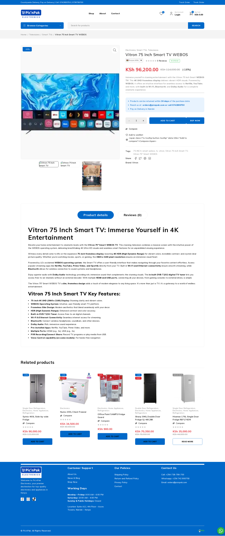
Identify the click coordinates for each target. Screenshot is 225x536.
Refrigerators (28, 413)
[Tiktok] (34, 499)
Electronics (131, 50)
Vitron (135, 162)
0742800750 (178, 105)
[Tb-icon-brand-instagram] (28, 499)
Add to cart (168, 120)
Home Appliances (40, 410)
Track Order (184, 2)
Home (24, 34)
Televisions (34, 34)
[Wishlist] (134, 135)
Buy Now (195, 120)
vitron (161, 151)
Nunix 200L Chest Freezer (73, 412)
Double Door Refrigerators (146, 408)
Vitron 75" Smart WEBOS (145, 154)
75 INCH (137, 151)
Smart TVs (47, 34)
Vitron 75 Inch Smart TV (176, 151)
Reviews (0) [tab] (133, 215)
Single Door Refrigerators (34, 408)
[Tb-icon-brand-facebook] (22, 499)
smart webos (148, 151)
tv (157, 151)
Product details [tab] (95, 215)
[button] (114, 50)
